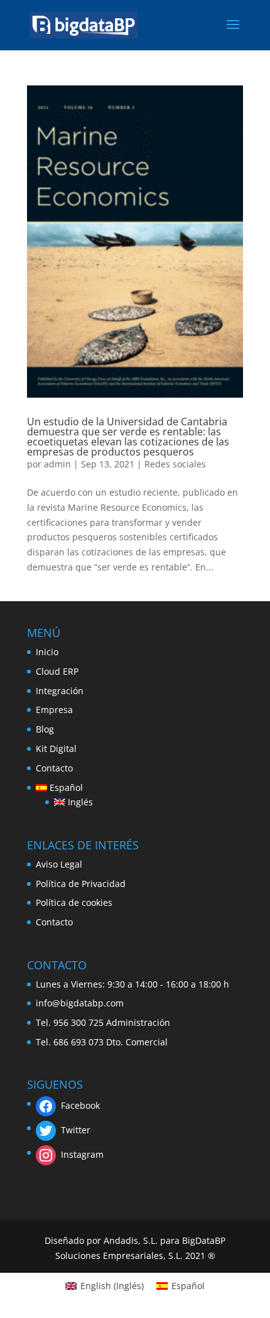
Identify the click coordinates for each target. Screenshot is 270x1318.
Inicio (47, 652)
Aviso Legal (59, 864)
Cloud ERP (57, 671)
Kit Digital (56, 748)
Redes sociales (175, 464)
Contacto (54, 768)
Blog (45, 729)
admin (57, 464)
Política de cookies (74, 902)
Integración (60, 691)
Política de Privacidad (81, 884)
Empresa (54, 710)
